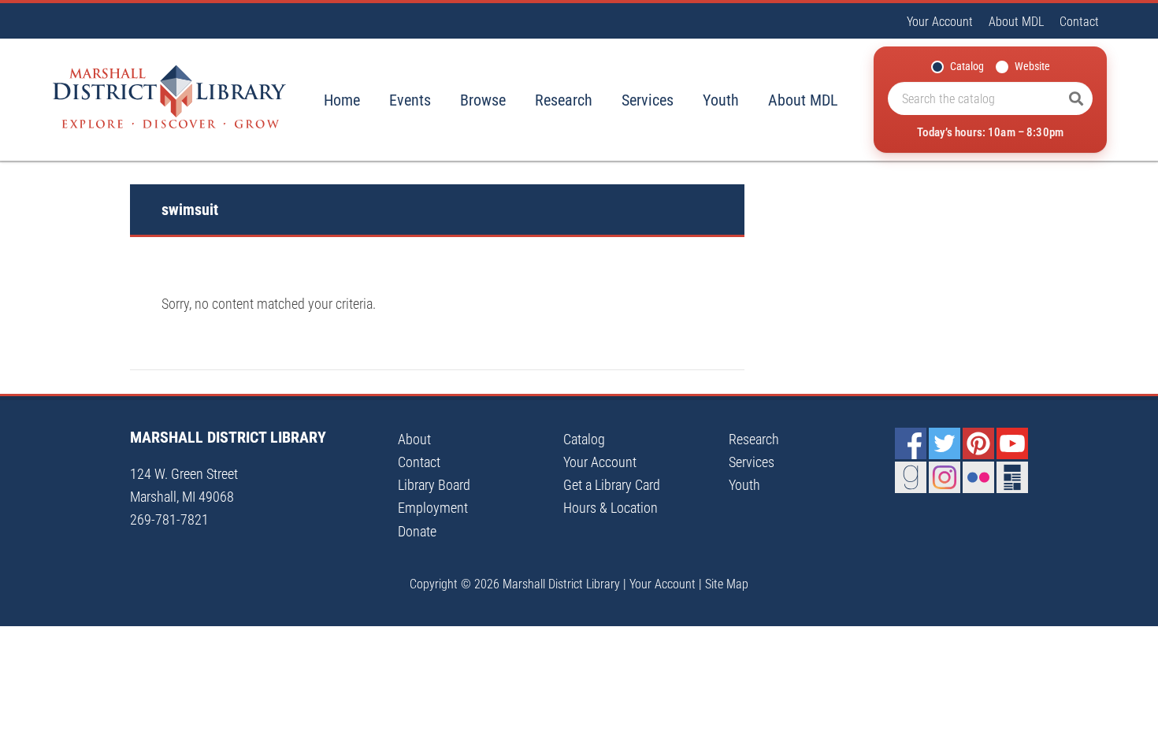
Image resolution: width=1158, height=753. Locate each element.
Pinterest (978, 443)
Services (648, 100)
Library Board (434, 485)
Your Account (940, 21)
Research (563, 100)
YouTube (1012, 443)
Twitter (944, 443)
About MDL (1016, 21)
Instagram (944, 477)
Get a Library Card (611, 485)
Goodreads (910, 477)
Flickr (978, 477)
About (414, 439)
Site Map (726, 584)
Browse (483, 100)
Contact (1079, 21)
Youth (721, 100)
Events (410, 100)
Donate (417, 531)
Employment (433, 507)
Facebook (910, 443)
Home (342, 100)
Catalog (967, 66)
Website (1032, 66)
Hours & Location (610, 507)
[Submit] (1076, 98)
